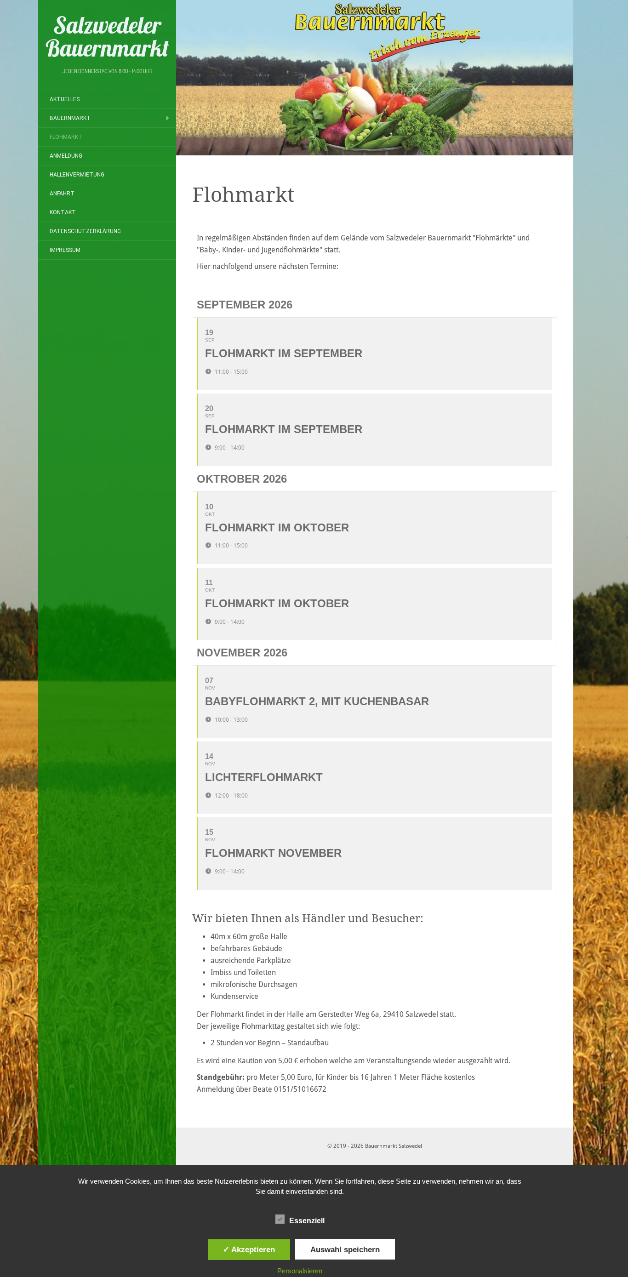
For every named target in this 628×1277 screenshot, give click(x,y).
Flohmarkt (66, 137)
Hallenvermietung (77, 174)
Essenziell (307, 1221)
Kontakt (63, 212)
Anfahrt (62, 193)
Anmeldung (66, 156)
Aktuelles (65, 99)
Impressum (65, 250)
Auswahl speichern (345, 1249)
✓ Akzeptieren (249, 1249)
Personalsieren (299, 1271)
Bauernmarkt (70, 118)
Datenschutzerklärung (85, 231)
